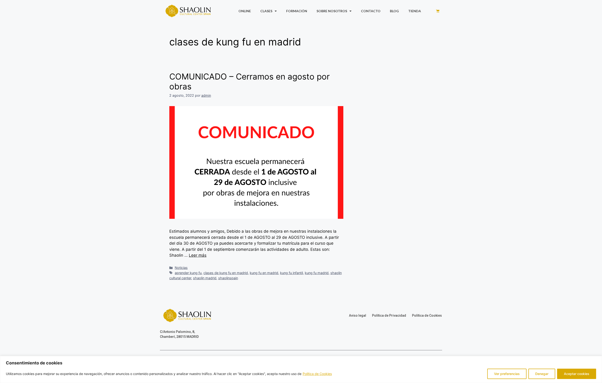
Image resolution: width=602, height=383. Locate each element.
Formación (296, 11)
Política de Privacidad (389, 315)
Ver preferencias (507, 374)
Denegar (541, 374)
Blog (394, 11)
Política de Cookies (317, 374)
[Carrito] (437, 11)
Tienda (414, 11)
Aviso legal (357, 315)
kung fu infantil (291, 273)
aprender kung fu (188, 273)
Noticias (181, 268)
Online (244, 11)
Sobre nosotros (332, 11)
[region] (301, 369)
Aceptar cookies (576, 374)
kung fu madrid (317, 273)
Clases (266, 11)
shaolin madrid (204, 278)
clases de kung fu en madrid (225, 273)
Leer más (197, 255)
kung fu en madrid (264, 273)
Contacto (370, 11)
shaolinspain (228, 278)
